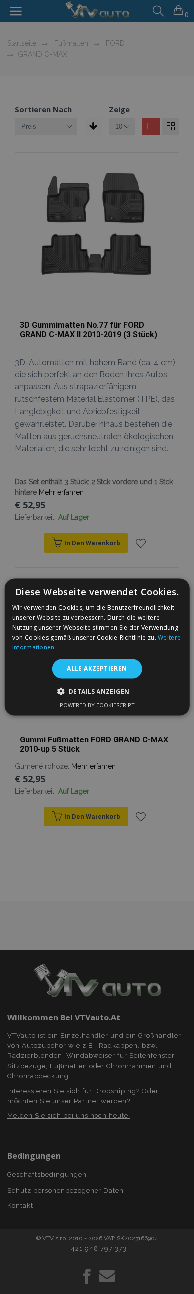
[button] (97, 691)
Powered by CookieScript (97, 704)
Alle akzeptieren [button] (97, 668)
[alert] (97, 647)
